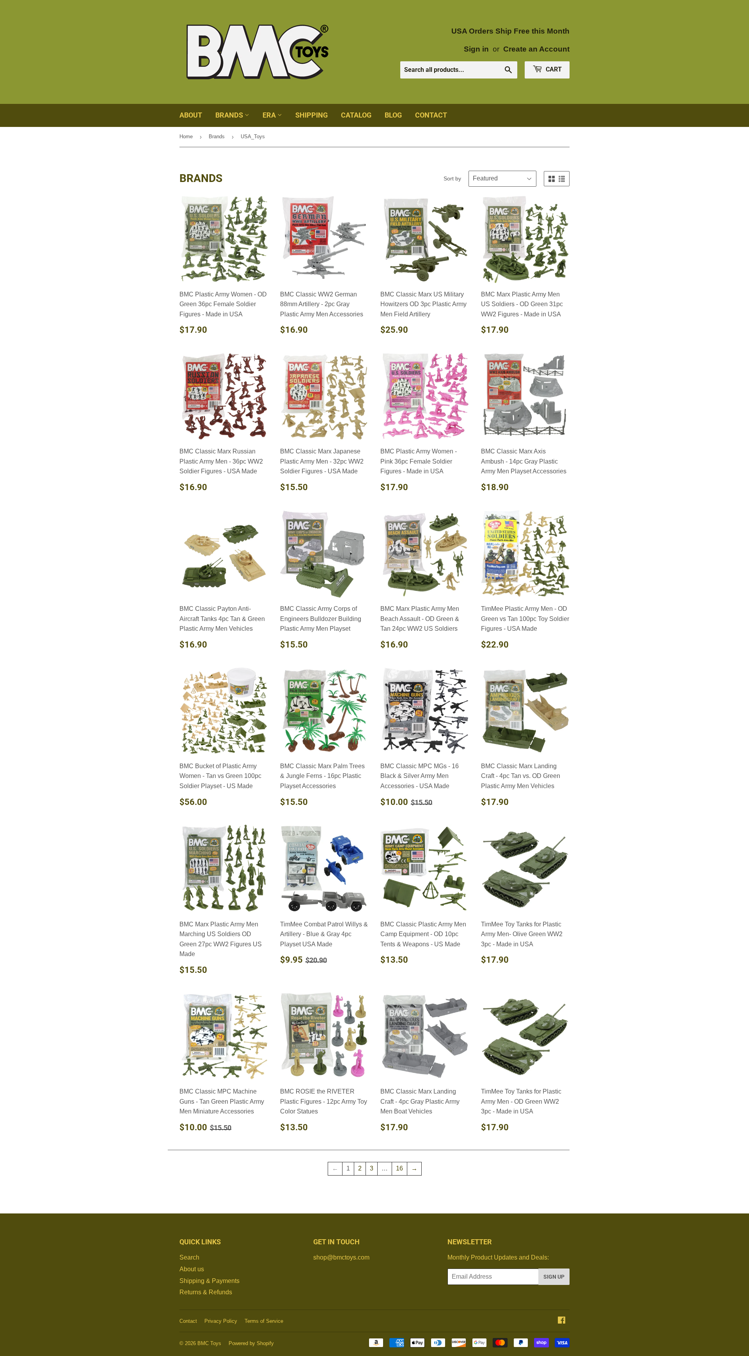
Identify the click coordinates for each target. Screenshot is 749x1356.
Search (189, 1257)
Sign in (476, 49)
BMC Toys (209, 1343)
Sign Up (553, 1277)
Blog (393, 115)
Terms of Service (264, 1321)
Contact (431, 115)
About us (191, 1269)
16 (399, 1168)
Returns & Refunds (205, 1292)
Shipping (311, 115)
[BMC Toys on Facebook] (561, 1321)
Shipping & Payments (209, 1280)
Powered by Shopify (251, 1343)
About (190, 115)
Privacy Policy (220, 1321)
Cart (553, 69)
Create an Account (536, 49)
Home (186, 136)
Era (270, 115)
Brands (230, 115)
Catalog (356, 115)
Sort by (452, 178)
